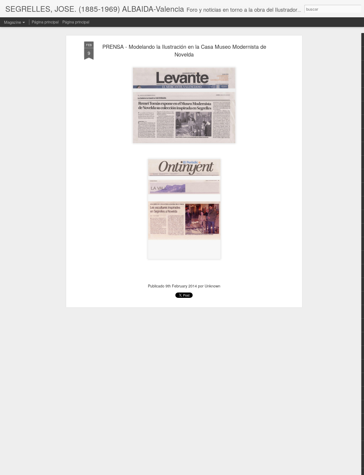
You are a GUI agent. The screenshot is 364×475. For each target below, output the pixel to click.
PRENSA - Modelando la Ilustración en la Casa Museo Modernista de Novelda (184, 50)
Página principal (45, 22)
